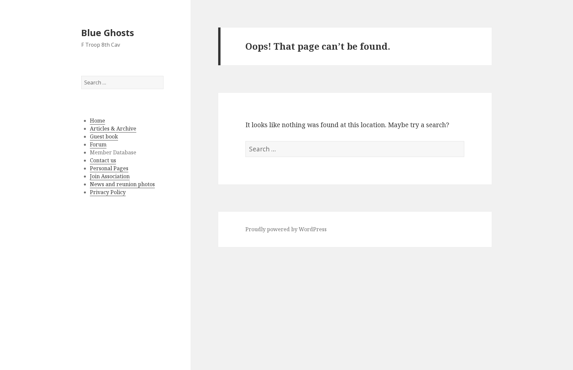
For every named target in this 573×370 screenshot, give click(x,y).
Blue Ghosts (107, 32)
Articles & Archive (113, 128)
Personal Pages (109, 168)
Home (97, 120)
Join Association (110, 176)
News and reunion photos (122, 184)
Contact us (103, 160)
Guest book (104, 136)
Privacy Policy (108, 192)
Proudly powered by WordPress (286, 229)
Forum (98, 144)
